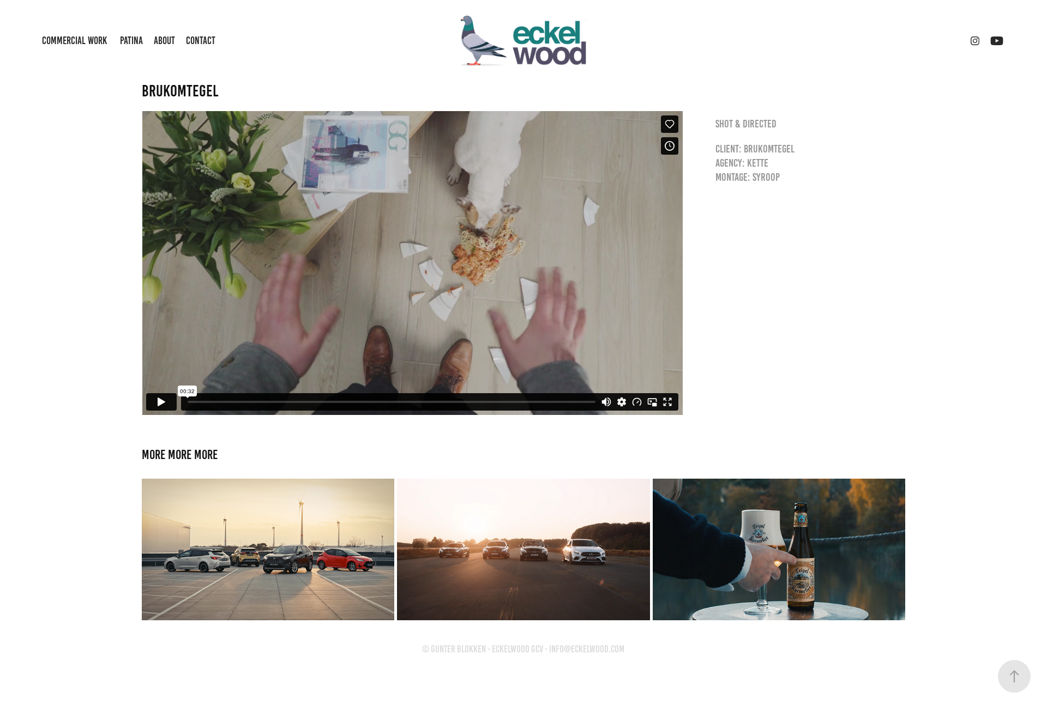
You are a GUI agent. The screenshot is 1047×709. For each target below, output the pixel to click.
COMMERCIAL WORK (74, 40)
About (164, 40)
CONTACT (200, 40)
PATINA (131, 40)
